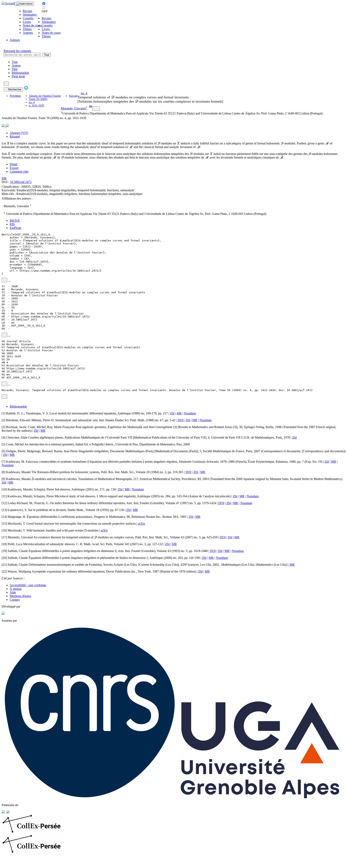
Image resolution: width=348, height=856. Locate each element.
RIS (12, 224)
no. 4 (32, 102)
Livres (27, 22)
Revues (27, 11)
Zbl (172, 413)
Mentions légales (20, 596)
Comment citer (19, 171)
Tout (46, 54)
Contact (15, 599)
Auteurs (28, 32)
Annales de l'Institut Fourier (45, 95)
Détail (13, 164)
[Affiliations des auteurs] (96, 108)
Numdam (190, 413)
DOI (180, 420)
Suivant (73, 95)
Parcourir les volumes (17, 51)
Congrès (28, 18)
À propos (16, 588)
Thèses (27, 29)
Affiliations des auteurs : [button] (17, 198)
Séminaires (30, 14)
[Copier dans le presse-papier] (4, 280)
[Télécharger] (9, 280)
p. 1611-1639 (36, 105)
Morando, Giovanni (73, 108)
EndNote (15, 228)
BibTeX (15, 220)
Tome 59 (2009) (38, 99)
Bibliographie (20, 72)
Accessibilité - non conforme (28, 585)
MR (4, 178)
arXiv (141, 523)
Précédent (15, 95)
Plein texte (18, 76)
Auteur (16, 65)
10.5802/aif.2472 (21, 182)
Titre (15, 69)
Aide (13, 592)
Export (14, 168)
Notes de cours (32, 25)
